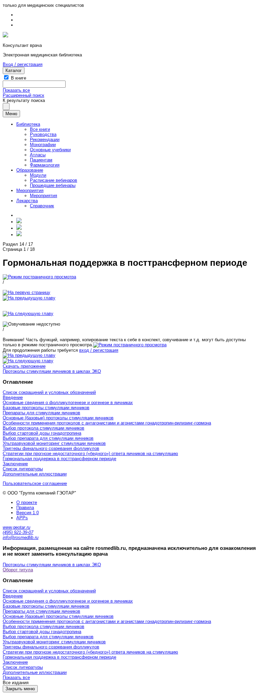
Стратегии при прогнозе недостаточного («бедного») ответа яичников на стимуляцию (90, 453)
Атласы (38, 154)
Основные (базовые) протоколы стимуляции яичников (58, 417)
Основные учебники (50, 149)
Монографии (43, 144)
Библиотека (28, 124)
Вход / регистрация (22, 64)
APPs (22, 517)
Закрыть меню (20, 688)
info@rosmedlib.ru (20, 537)
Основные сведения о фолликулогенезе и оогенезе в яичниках (68, 402)
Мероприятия (30, 190)
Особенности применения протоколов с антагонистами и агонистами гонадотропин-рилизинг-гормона (107, 422)
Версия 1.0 (27, 512)
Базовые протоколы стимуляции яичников (46, 407)
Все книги (40, 129)
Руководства (43, 134)
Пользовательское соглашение (35, 483)
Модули (38, 175)
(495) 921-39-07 (18, 532)
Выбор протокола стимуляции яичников (43, 428)
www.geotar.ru (16, 527)
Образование (29, 170)
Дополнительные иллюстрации (35, 473)
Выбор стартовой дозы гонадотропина (42, 433)
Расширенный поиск (23, 95)
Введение (13, 397)
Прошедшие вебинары (52, 185)
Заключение (15, 463)
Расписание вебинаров (53, 180)
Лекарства (27, 200)
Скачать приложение (24, 366)
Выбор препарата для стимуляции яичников (48, 438)
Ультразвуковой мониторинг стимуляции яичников (54, 443)
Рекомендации (44, 139)
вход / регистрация (98, 350)
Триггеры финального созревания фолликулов (51, 448)
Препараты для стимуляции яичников (41, 412)
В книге (18, 78)
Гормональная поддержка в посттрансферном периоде (59, 458)
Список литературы (23, 468)
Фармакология (44, 165)
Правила (25, 507)
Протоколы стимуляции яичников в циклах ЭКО (52, 371)
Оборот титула (18, 569)
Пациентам (41, 159)
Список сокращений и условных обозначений (49, 392)
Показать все (16, 90)
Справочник (42, 205)
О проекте (26, 502)
